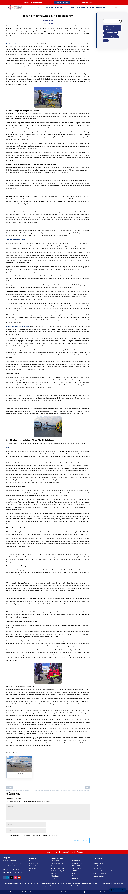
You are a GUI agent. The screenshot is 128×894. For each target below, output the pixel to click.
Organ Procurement (99, 873)
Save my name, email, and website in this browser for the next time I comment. (34, 835)
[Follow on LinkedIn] (7, 877)
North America (76, 860)
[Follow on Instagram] (15, 877)
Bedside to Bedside (99, 866)
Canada (53, 878)
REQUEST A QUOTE (62, 2)
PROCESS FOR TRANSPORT (109, 28)
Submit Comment (81, 840)
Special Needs (98, 868)
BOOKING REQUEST (111, 37)
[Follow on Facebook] (4, 877)
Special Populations (99, 876)
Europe (74, 871)
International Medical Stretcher (103, 871)
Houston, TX (54, 866)
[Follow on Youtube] (19, 877)
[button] (117, 890)
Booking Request (34, 866)
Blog (30, 871)
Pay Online (32, 868)
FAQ (106, 40)
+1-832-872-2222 (96, 2)
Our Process (33, 861)
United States (55, 876)
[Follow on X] (11, 877)
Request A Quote (34, 863)
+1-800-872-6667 (37, 2)
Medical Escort (98, 863)
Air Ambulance (98, 861)
